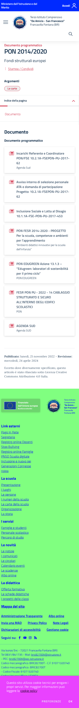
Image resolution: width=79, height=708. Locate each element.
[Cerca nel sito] (70, 34)
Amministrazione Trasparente (22, 616)
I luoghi (6, 489)
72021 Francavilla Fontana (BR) (39, 650)
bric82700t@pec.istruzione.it (26, 659)
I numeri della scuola (15, 499)
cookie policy (28, 690)
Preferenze (51, 701)
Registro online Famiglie (17, 451)
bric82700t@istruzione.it (46, 654)
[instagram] (30, 637)
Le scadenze (9, 570)
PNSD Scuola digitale (15, 456)
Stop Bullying (10, 446)
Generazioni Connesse (16, 466)
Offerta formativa (13, 589)
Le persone (8, 494)
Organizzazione (11, 509)
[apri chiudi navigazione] (5, 22)
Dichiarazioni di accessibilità (21, 629)
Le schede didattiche (15, 594)
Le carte (12, 88)
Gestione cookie (57, 629)
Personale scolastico (15, 532)
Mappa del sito (13, 606)
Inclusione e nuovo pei (16, 461)
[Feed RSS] (35, 637)
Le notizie (7, 551)
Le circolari (8, 560)
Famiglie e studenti (14, 527)
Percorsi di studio (12, 537)
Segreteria (8, 437)
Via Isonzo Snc (9, 650)
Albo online (8, 575)
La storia (7, 513)
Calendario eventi (13, 565)
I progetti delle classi (15, 598)
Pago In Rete (10, 432)
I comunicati (9, 555)
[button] (39, 100)
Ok (70, 701)
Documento (12, 114)
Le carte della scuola (15, 504)
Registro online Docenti (17, 441)
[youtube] (25, 637)
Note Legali (60, 622)
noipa (5, 470)
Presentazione (10, 484)
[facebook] (19, 637)
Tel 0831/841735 (11, 654)
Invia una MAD (11, 622)
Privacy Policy (37, 622)
